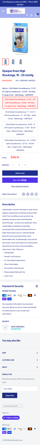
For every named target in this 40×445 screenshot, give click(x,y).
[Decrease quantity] (13, 165)
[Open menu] (3, 11)
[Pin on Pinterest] (27, 194)
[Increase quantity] (25, 165)
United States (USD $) (10, 406)
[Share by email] (36, 194)
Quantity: (5, 165)
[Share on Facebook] (23, 194)
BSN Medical (7, 80)
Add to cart (20, 173)
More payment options (20, 186)
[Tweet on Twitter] (32, 194)
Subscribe (10, 395)
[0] (36, 15)
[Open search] (27, 15)
